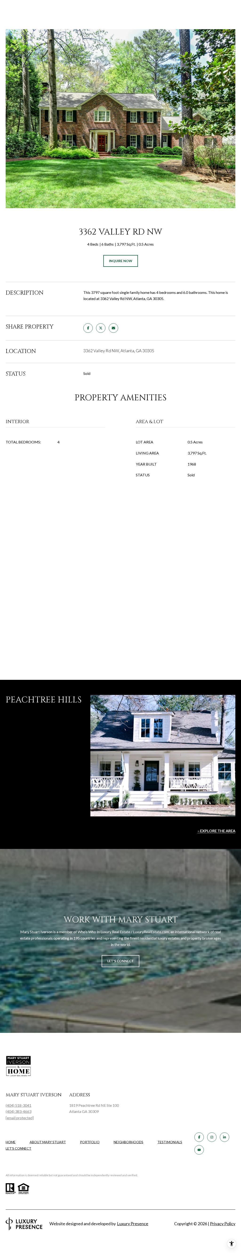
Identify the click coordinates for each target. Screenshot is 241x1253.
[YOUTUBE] (199, 1150)
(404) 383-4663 (18, 1111)
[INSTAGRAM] (212, 1137)
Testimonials (169, 1142)
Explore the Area (217, 830)
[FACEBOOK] (199, 1137)
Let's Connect (18, 1148)
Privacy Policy (222, 1223)
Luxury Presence (132, 1223)
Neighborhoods (128, 1142)
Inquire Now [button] (120, 261)
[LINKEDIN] (224, 1137)
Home (11, 1142)
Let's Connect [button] (120, 961)
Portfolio (90, 1142)
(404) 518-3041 (18, 1105)
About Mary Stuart (48, 1142)
